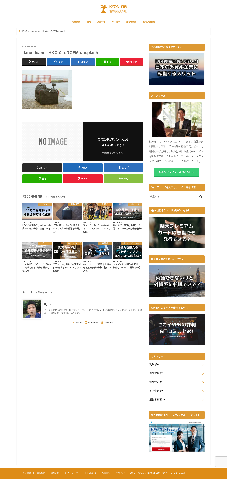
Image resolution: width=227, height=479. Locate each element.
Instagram (93, 322)
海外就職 (76, 22)
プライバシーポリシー (126, 473)
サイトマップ (71, 473)
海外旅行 (116, 22)
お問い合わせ (149, 22)
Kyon (47, 304)
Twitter (79, 322)
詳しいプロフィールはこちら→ (176, 172)
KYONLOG (159, 473)
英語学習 (101, 22)
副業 (89, 22)
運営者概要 (131, 22)
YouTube (108, 322)
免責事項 (106, 473)
